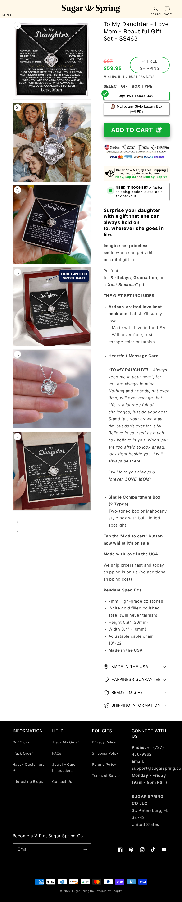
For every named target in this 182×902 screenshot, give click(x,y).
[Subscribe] (85, 849)
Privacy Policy (104, 742)
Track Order (23, 753)
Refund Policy (104, 764)
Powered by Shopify (108, 891)
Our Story (21, 742)
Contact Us (62, 781)
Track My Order (65, 742)
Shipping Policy (105, 753)
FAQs (56, 753)
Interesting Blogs (28, 781)
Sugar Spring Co (83, 891)
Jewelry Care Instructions (64, 767)
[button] (14, 8)
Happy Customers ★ (29, 767)
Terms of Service (107, 776)
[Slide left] (18, 522)
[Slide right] (18, 532)
